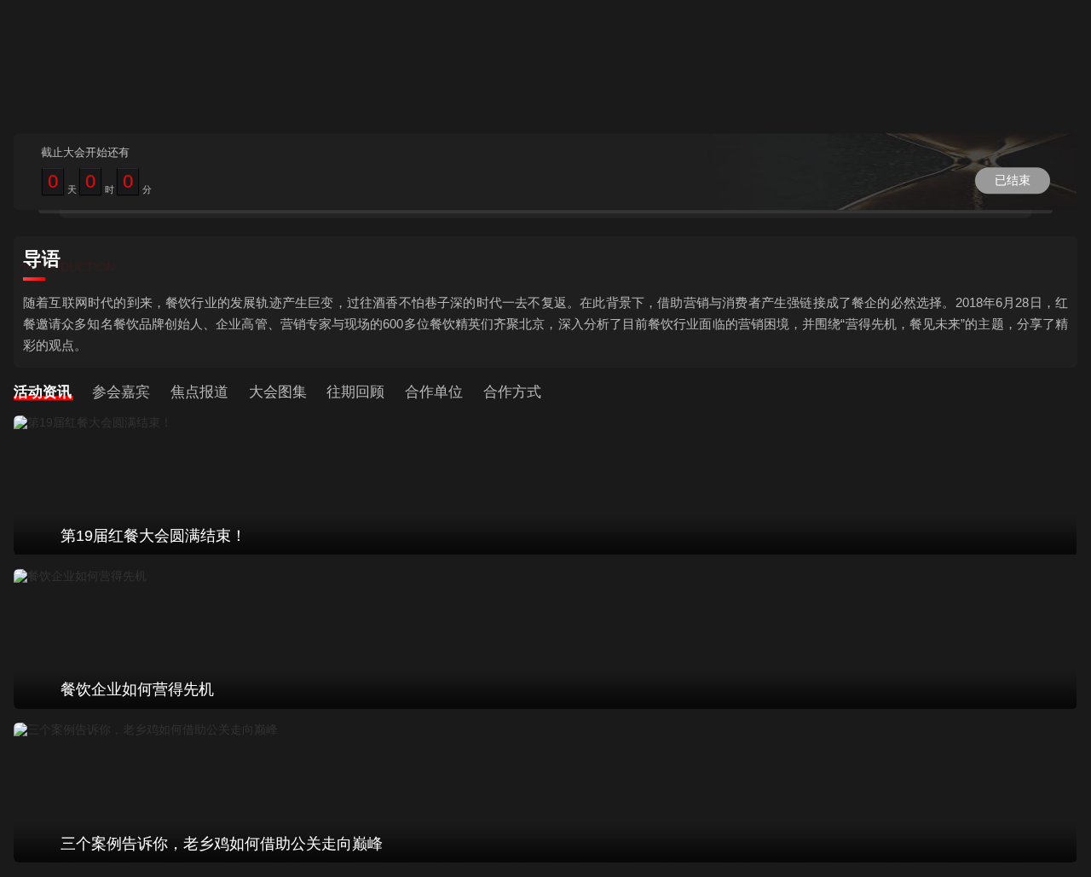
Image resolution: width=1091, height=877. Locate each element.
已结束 (1012, 180)
